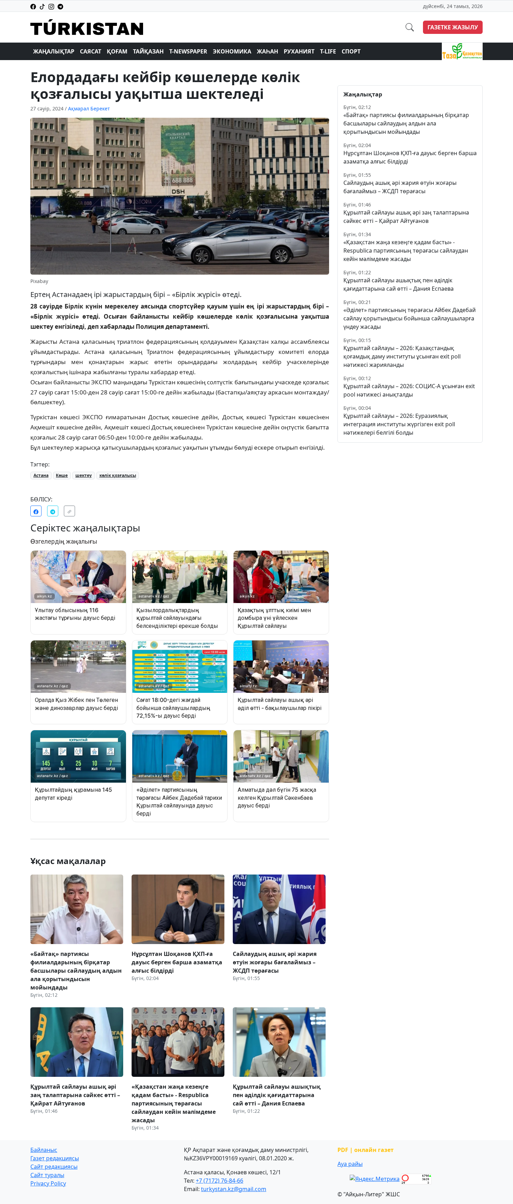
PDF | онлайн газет (365, 1150)
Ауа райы (350, 1164)
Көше (62, 475)
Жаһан (267, 51)
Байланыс (43, 1150)
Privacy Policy (48, 1183)
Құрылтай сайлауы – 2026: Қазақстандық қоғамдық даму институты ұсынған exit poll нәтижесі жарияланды (402, 356)
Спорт (351, 51)
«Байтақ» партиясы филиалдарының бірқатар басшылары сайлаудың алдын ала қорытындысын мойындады (406, 123)
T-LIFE (328, 51)
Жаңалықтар (53, 51)
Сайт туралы (47, 1175)
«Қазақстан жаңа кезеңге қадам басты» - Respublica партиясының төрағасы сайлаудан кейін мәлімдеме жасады (405, 250)
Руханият (299, 51)
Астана (41, 475)
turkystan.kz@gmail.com (233, 1189)
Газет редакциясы (54, 1158)
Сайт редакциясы (53, 1166)
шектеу (83, 475)
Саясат (90, 51)
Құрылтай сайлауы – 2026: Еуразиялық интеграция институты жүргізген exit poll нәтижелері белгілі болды (399, 424)
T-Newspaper (188, 51)
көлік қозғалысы (117, 475)
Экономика (232, 51)
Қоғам (117, 51)
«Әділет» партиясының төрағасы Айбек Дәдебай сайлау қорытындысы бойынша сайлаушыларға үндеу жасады (409, 318)
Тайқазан (148, 51)
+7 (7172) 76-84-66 (219, 1180)
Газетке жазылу (453, 27)
